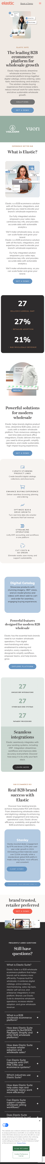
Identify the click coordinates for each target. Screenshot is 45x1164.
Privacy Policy (21, 1143)
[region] (21, 1140)
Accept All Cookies (21, 1148)
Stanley (22, 840)
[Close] (39, 1120)
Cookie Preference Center (21, 1155)
